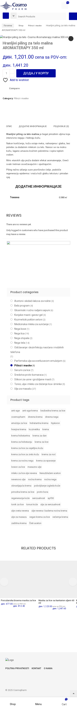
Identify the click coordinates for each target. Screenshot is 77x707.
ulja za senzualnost (50, 504)
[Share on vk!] (40, 114)
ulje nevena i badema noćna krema (49, 510)
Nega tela (19, 342)
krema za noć (49, 454)
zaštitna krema (19, 523)
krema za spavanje (46, 460)
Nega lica (19, 333)
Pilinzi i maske (21, 98)
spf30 (51, 498)
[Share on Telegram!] (22, 114)
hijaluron (55, 423)
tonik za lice (17, 504)
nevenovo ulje (18, 479)
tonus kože (32, 504)
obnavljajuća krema (21, 485)
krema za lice (41, 442)
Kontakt (36, 668)
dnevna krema (35, 417)
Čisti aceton (35, 523)
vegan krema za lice (39, 517)
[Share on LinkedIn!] (34, 114)
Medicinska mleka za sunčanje (31, 324)
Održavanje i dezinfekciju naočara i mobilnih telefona (37, 350)
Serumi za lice (22, 370)
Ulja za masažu (23, 388)
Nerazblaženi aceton (50, 473)
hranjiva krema (18, 429)
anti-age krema (30, 410)
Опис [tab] (9, 126)
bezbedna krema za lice (52, 410)
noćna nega (50, 479)
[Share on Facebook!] (3, 114)
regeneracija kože (20, 498)
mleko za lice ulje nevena (24, 473)
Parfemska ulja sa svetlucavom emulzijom (38, 360)
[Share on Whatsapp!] (28, 114)
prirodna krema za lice (22, 492)
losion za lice (18, 467)
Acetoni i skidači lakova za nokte (32, 301)
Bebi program (22, 305)
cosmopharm (18, 417)
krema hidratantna (20, 435)
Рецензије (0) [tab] (61, 126)
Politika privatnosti (17, 668)
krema (45, 429)
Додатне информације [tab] (33, 126)
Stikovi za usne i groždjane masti (32, 379)
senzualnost (38, 498)
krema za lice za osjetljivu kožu (27, 448)
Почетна (8, 25)
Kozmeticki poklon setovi (28, 319)
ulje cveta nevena (20, 510)
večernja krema (60, 517)
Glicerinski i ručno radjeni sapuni (32, 310)
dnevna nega (51, 417)
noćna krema (35, 479)
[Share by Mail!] (9, 114)
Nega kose (20, 328)
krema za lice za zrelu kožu (25, 454)
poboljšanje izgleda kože (47, 485)
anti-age (15, 410)
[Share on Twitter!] (15, 114)
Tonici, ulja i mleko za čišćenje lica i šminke (38, 384)
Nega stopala (21, 338)
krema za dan (40, 435)
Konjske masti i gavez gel (28, 314)
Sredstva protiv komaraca (29, 374)
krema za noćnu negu (22, 460)
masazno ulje (34, 467)
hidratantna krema (39, 423)
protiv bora (42, 492)
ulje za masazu (19, 517)
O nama (48, 668)
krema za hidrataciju (21, 442)
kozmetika (34, 429)
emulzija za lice (19, 423)
